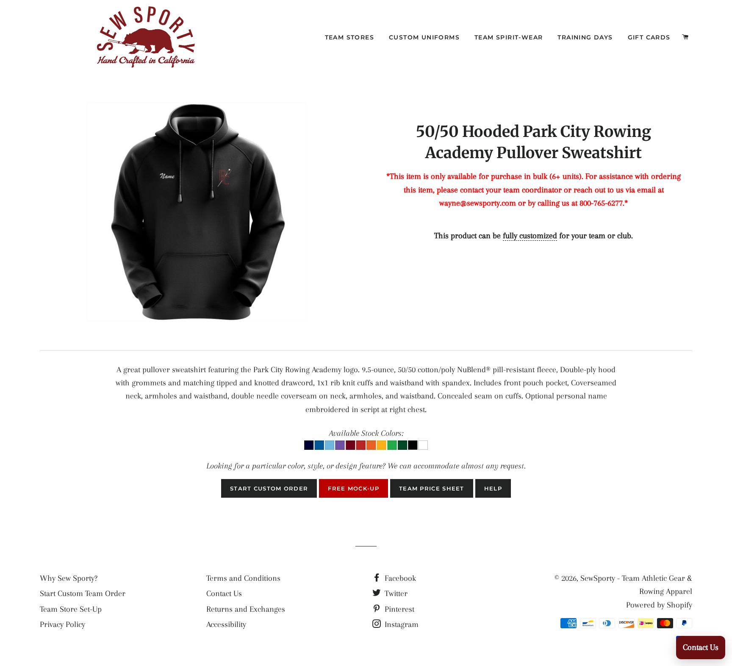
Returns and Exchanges (245, 609)
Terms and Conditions (243, 578)
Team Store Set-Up (71, 609)
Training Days (585, 37)
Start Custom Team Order (82, 593)
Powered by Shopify (659, 605)
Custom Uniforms (424, 37)
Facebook (399, 578)
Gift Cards (649, 37)
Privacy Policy (62, 624)
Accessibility (226, 624)
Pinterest (398, 609)
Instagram (401, 624)
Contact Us (224, 593)
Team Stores (349, 37)
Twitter (395, 593)
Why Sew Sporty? (68, 578)
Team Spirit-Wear (508, 37)
